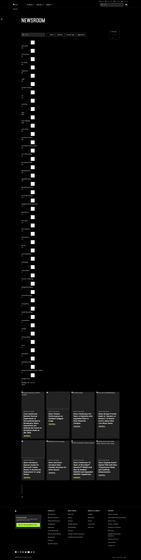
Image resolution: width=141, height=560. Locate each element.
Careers (70, 521)
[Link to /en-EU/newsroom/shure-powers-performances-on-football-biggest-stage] (58, 415)
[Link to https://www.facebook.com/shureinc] (16, 552)
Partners (70, 530)
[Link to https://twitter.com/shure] (18, 552)
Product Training (113, 524)
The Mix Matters (73, 524)
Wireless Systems (53, 517)
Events (90, 521)
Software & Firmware (114, 527)
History (70, 517)
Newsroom (91, 517)
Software (50, 540)
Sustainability (72, 527)
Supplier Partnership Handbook (117, 535)
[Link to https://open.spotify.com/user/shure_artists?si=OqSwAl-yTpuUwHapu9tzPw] (26, 552)
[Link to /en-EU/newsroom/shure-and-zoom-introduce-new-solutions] (58, 460)
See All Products (53, 544)
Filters (52, 35)
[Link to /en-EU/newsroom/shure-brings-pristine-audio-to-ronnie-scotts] (107, 415)
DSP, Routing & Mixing (54, 534)
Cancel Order (112, 542)
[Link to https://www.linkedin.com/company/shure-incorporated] (23, 552)
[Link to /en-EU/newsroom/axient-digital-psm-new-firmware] (107, 460)
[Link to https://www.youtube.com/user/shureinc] (28, 552)
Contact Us (111, 545)
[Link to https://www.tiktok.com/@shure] (31, 552)
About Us (70, 514)
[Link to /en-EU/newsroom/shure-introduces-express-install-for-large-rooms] (33, 460)
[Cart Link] (126, 5)
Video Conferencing (53, 521)
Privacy (113, 557)
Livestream (91, 524)
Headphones (51, 524)
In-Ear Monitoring (53, 530)
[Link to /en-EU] (18, 5)
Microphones (51, 514)
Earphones (51, 527)
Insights (90, 514)
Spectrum (91, 527)
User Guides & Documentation (117, 517)
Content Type (70, 35)
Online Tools (111, 521)
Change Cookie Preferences (76, 534)
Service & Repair (113, 514)
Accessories (51, 537)
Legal (125, 557)
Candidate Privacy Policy (75, 537)
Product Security (113, 539)
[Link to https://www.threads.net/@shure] (34, 552)
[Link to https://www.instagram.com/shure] (21, 552)
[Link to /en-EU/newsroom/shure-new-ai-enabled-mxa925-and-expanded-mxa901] (82, 460)
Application (81, 35)
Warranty (111, 530)
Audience (60, 35)
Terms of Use (119, 557)
